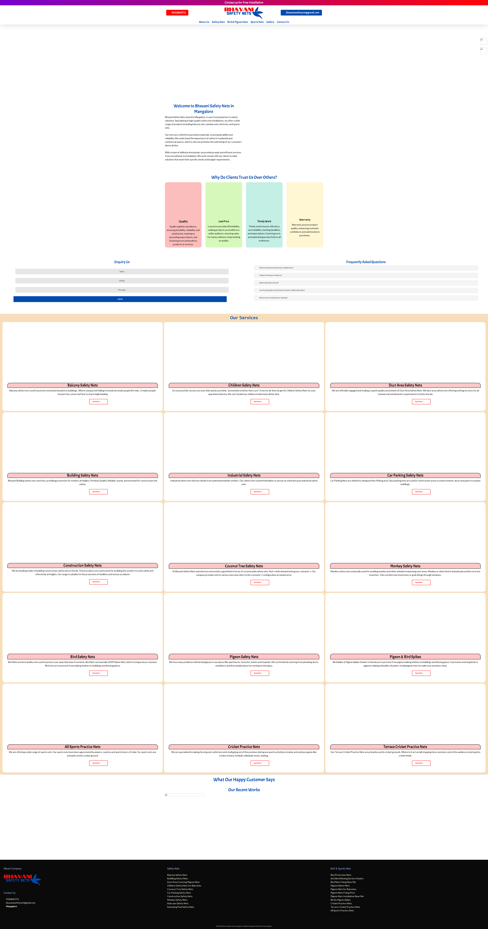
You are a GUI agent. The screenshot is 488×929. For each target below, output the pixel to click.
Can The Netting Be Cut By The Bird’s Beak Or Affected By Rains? (282, 290)
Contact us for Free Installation (244, 3)
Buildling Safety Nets (177, 878)
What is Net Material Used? (269, 283)
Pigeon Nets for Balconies (343, 889)
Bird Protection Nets (341, 874)
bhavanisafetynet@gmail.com (20, 902)
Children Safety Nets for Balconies (184, 885)
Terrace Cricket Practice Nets (345, 906)
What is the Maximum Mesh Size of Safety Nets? (276, 268)
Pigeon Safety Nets (340, 885)
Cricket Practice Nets (341, 903)
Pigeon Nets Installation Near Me (347, 896)
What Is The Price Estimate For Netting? (273, 298)
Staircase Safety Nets (177, 903)
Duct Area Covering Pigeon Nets (183, 882)
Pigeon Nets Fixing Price (343, 892)
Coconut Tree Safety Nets (180, 889)
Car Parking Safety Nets (179, 892)
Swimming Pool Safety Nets (180, 906)
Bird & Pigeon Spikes (341, 899)
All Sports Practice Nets (342, 910)
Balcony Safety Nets (177, 874)
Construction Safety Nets (180, 896)
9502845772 (12, 899)
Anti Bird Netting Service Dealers (347, 878)
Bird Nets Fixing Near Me (343, 882)
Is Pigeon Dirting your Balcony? (270, 275)
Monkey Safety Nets (177, 899)
